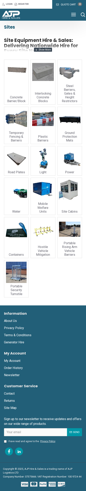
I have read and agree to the (31, 441)
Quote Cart (71, 4)
